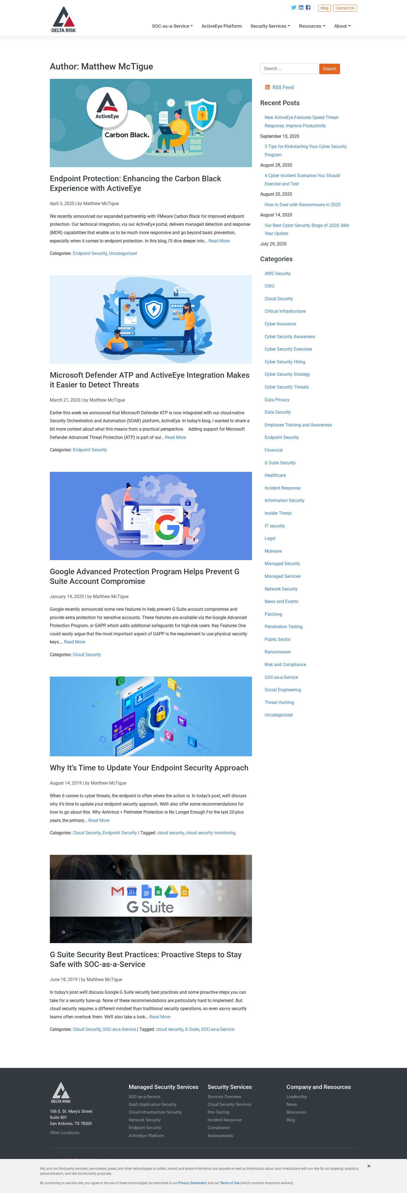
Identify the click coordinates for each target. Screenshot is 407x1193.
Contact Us (345, 8)
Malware (273, 551)
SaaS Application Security (152, 1104)
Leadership (297, 1096)
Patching (273, 614)
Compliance (219, 1127)
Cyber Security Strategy (287, 374)
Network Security (281, 589)
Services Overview (224, 1096)
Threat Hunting (279, 702)
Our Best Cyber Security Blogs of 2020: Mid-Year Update (307, 229)
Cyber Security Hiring (285, 361)
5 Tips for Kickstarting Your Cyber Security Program (306, 150)
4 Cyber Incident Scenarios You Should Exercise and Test (302, 180)
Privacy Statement (192, 1183)
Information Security (285, 500)
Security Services (269, 26)
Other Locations (64, 1132)
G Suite (192, 1029)
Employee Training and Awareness (298, 425)
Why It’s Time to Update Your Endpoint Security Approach (149, 767)
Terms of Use (229, 1183)
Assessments (220, 1135)
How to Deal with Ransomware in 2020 (303, 204)
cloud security (170, 832)
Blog (324, 8)
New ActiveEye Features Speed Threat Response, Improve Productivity (301, 121)
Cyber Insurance (280, 324)
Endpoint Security (90, 253)
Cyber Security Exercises (288, 349)
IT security (275, 526)
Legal (270, 538)
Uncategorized (123, 253)
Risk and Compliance (285, 664)
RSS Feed (282, 87)
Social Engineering (283, 689)
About (340, 26)
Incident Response (282, 488)
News (292, 1104)
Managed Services (283, 576)
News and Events (281, 601)
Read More (219, 241)
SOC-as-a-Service (170, 26)
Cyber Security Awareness (290, 336)
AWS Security (278, 273)
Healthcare (275, 475)
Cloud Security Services (229, 1104)
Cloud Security (87, 654)
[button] (369, 1166)
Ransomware (277, 651)
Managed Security (282, 563)
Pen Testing (218, 1112)
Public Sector (277, 639)
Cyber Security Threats (287, 387)
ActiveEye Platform (222, 26)
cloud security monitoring (211, 832)
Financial (274, 450)
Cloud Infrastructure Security (155, 1112)
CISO (269, 286)
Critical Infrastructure (285, 311)
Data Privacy (277, 399)
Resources (310, 26)
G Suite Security (280, 462)
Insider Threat (278, 513)
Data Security (278, 412)
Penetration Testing (284, 626)
